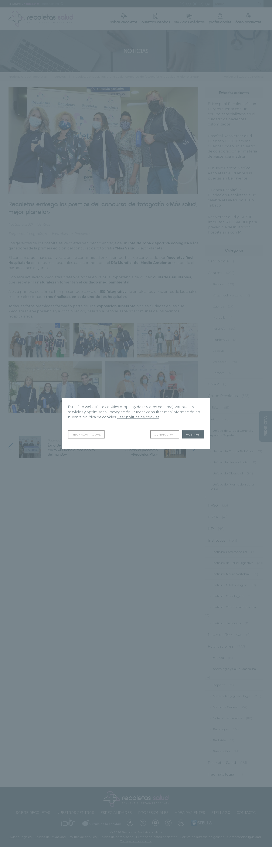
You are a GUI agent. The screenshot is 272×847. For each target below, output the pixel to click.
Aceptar (193, 434)
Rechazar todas (86, 434)
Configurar (165, 434)
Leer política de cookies (138, 417)
